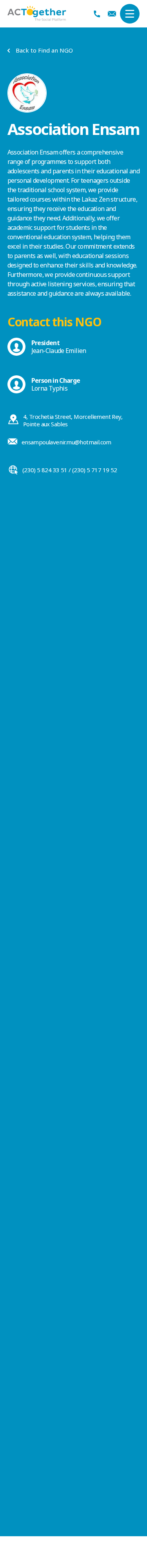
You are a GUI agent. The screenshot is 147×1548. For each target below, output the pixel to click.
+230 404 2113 (97, 14)
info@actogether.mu (112, 13)
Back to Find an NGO (44, 50)
